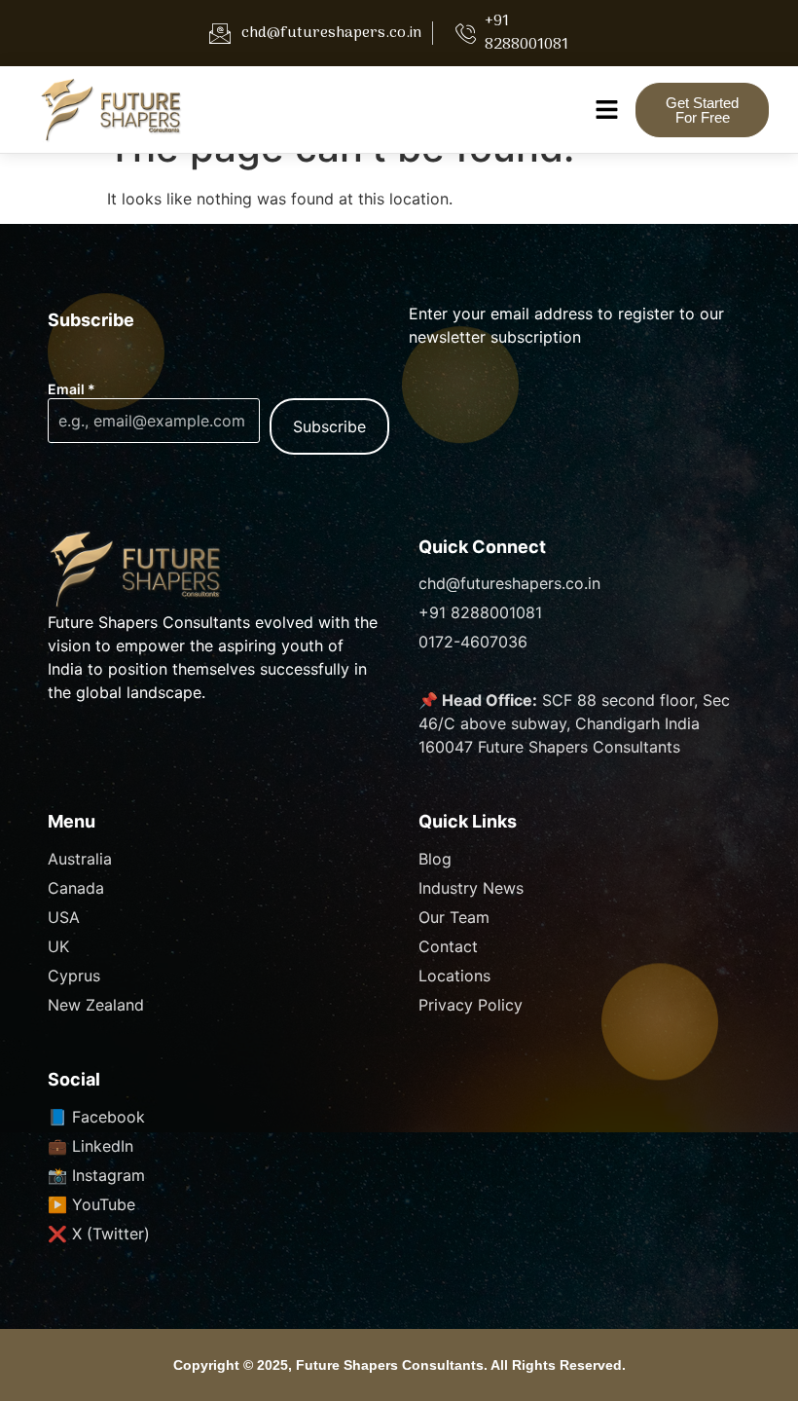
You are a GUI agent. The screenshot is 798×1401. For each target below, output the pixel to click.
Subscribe (329, 426)
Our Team (454, 917)
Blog (435, 858)
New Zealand (96, 1004)
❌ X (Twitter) (99, 1233)
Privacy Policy (470, 1004)
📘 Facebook (96, 1116)
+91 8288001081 (480, 612)
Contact (448, 946)
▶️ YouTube (91, 1204)
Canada (76, 888)
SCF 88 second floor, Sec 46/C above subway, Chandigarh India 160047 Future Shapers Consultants (574, 723)
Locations (454, 975)
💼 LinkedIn (90, 1146)
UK (58, 946)
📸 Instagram (96, 1175)
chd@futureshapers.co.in (509, 583)
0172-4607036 (472, 641)
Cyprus (74, 975)
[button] (606, 109)
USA (64, 917)
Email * (71, 389)
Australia (80, 858)
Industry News (471, 888)
